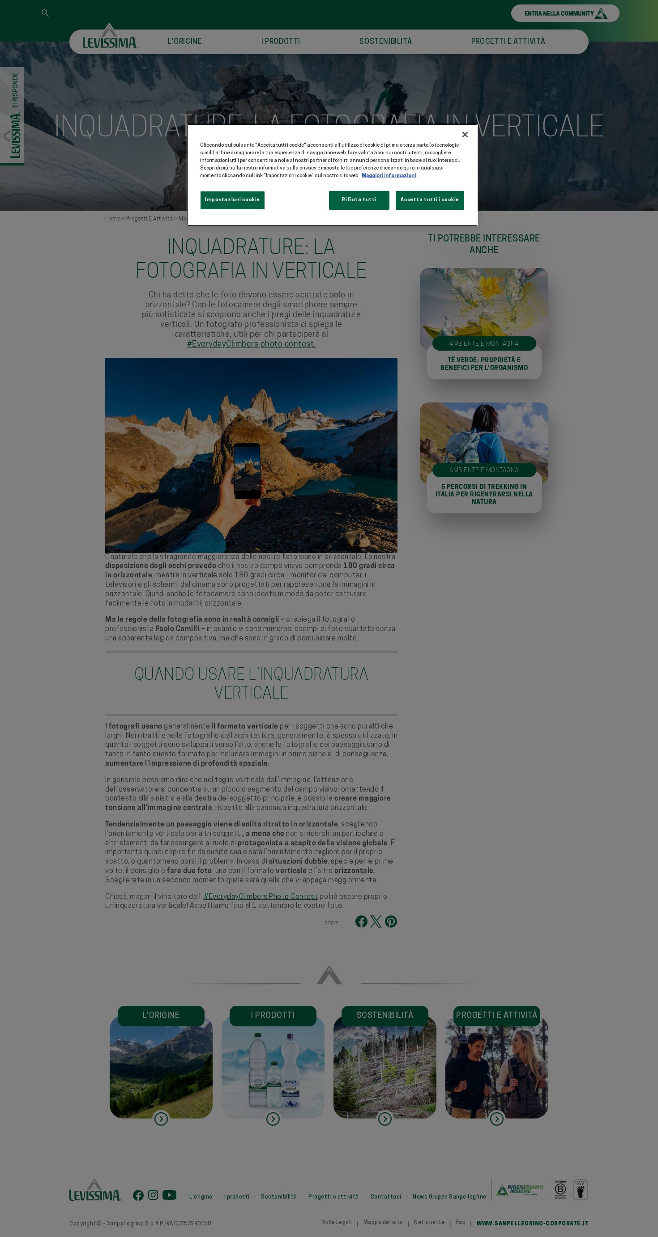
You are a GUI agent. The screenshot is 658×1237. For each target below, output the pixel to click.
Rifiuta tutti (359, 200)
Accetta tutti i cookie (430, 200)
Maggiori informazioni (389, 175)
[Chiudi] (465, 134)
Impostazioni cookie (232, 200)
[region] (332, 175)
